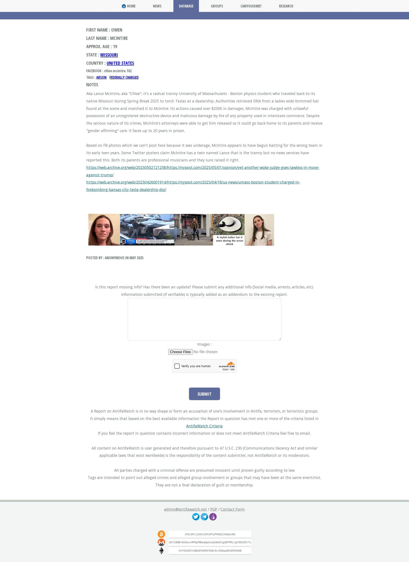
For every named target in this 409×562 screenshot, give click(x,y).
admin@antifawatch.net (185, 509)
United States (120, 63)
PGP (213, 509)
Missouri (109, 55)
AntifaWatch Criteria (204, 425)
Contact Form (232, 509)
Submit (204, 394)
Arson (101, 77)
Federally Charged (124, 77)
